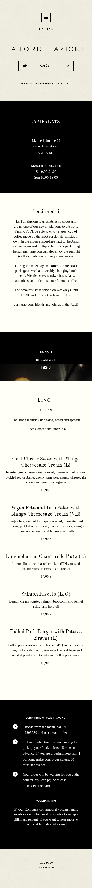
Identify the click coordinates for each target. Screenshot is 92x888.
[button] (47, 18)
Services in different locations (46, 83)
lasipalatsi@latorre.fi (46, 146)
